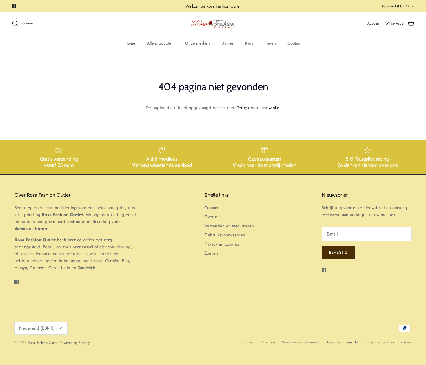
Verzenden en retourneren (229, 226)
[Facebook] (14, 6)
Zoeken (211, 253)
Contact (294, 43)
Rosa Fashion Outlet (42, 342)
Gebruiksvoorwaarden (224, 235)
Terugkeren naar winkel (258, 108)
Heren (270, 43)
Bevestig (338, 252)
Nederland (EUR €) (394, 6)
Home (130, 43)
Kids (249, 43)
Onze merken (197, 43)
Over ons (212, 216)
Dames (227, 43)
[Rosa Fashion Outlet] (213, 23)
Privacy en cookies (221, 244)
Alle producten (160, 43)
